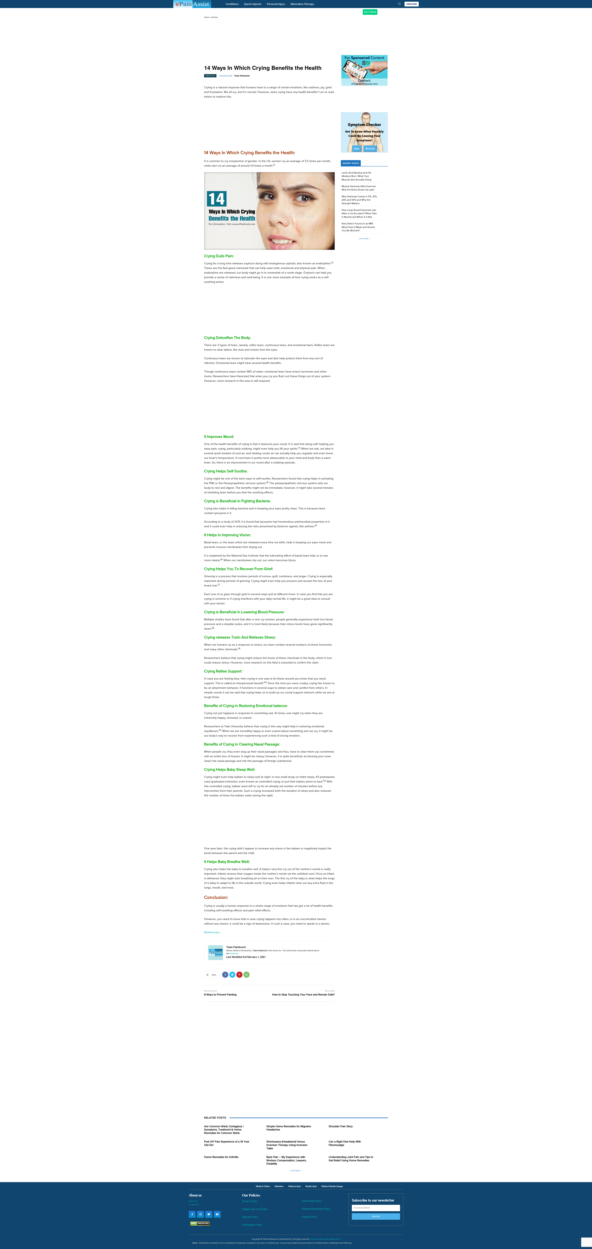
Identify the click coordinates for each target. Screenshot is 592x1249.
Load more (363, 239)
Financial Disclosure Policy (316, 1208)
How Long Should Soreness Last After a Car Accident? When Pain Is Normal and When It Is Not (359, 213)
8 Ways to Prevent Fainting (220, 994)
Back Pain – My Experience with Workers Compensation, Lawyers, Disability (286, 1160)
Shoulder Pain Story (341, 1126)
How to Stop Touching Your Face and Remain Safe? (303, 994)
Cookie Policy (309, 1216)
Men (356, 148)
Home (206, 17)
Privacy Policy (249, 1201)
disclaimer (234, 953)
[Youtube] (217, 1214)
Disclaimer (326, 1239)
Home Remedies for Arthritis (221, 1157)
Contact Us (194, 1204)
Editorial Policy (250, 1217)
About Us (193, 1201)
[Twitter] (232, 975)
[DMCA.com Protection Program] (199, 1224)
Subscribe (376, 1216)
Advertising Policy (311, 1201)
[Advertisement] (269, 41)
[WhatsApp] (246, 975)
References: (211, 932)
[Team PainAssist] (215, 952)
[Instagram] (200, 1214)
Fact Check (370, 11)
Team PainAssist (242, 76)
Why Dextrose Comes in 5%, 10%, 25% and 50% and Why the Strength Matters (359, 200)
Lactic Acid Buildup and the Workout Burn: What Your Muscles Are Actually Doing (356, 176)
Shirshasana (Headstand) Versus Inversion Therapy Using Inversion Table (286, 1145)
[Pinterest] (239, 975)
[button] (399, 3)
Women (370, 148)
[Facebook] (225, 975)
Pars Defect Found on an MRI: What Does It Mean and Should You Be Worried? (358, 227)
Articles (214, 17)
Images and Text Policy (255, 1209)
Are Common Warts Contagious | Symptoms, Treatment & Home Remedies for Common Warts (224, 1129)
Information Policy (252, 1224)
